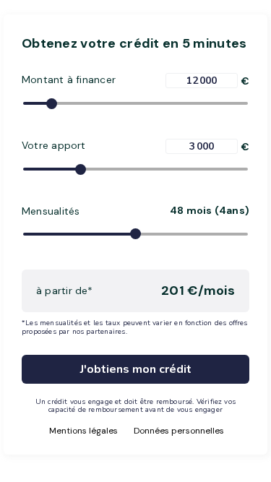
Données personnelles (179, 430)
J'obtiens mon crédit (136, 369)
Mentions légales (83, 430)
